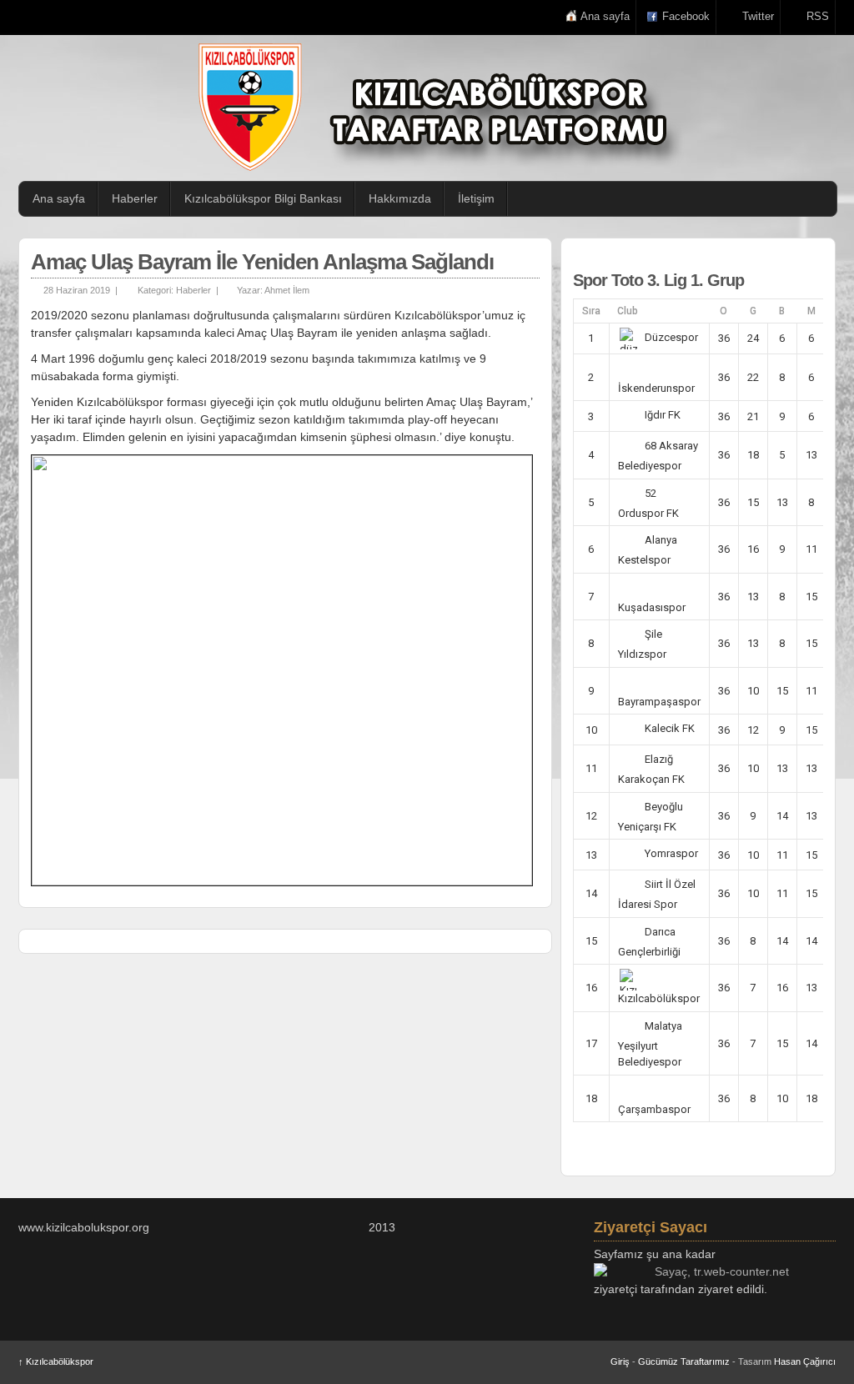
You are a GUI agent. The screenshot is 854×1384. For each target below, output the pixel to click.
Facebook (686, 16)
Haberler (135, 198)
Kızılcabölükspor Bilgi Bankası (263, 198)
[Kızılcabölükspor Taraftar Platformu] (435, 107)
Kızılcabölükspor (55, 1361)
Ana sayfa (605, 16)
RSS (817, 16)
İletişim (476, 198)
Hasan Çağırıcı (805, 1361)
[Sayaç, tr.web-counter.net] (715, 1272)
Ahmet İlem (286, 290)
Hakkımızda (400, 198)
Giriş (620, 1361)
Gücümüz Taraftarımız (684, 1361)
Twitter (758, 16)
